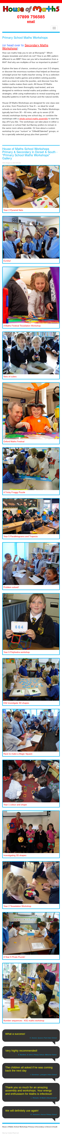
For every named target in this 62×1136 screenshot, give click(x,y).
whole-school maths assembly (33, 118)
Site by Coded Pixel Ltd (10, 1133)
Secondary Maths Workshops (25, 46)
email (31, 21)
